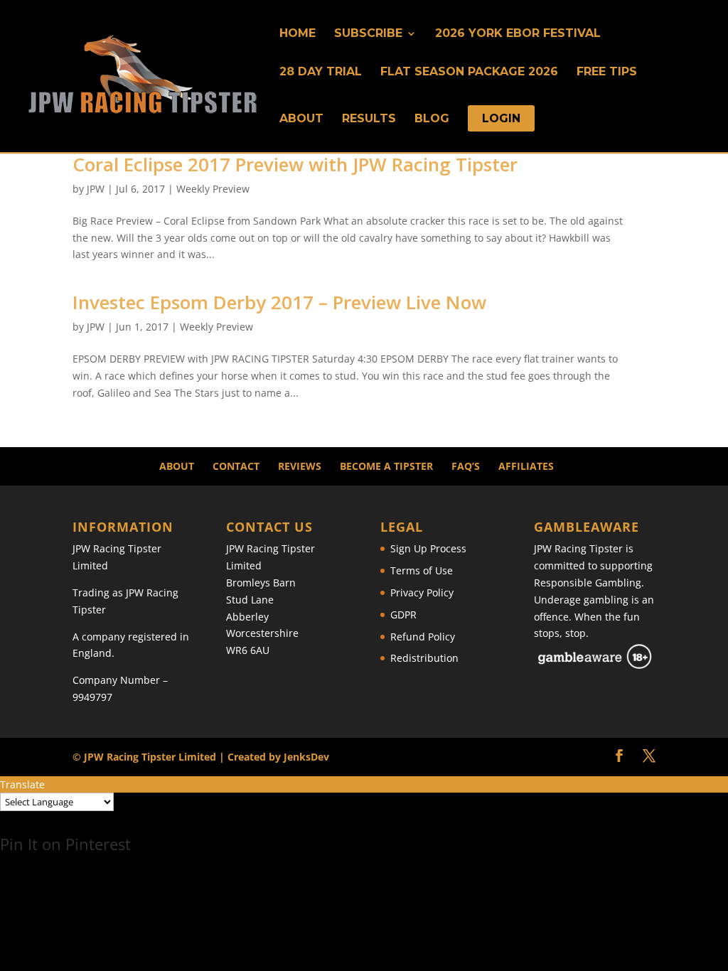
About (301, 119)
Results (369, 119)
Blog (431, 119)
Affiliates (526, 466)
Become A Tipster (386, 466)
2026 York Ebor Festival (518, 34)
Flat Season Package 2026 (469, 72)
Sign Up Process (428, 548)
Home (297, 34)
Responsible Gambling (587, 582)
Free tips (607, 72)
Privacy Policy (422, 592)
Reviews (299, 466)
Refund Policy (422, 636)
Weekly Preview (213, 188)
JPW (96, 188)
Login (501, 119)
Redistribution (424, 658)
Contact (236, 466)
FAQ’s (465, 466)
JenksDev (306, 756)
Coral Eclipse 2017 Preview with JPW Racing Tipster (295, 164)
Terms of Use (421, 570)
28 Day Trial (320, 72)
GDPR (403, 614)
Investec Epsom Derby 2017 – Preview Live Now (279, 302)
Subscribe (368, 34)
